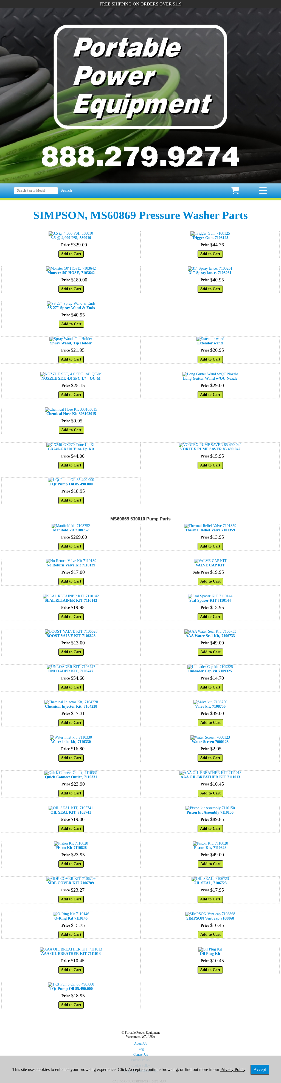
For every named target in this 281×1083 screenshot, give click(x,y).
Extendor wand (210, 343)
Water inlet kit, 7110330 (71, 742)
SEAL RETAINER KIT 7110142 (71, 600)
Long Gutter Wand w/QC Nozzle (210, 378)
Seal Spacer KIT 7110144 (210, 600)
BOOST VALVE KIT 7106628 (70, 636)
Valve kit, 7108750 (210, 706)
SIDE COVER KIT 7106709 (71, 883)
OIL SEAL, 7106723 (210, 883)
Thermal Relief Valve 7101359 (210, 530)
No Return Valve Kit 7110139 (71, 565)
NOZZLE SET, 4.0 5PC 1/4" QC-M (70, 378)
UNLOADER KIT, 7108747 (70, 671)
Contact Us (140, 1054)
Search (66, 190)
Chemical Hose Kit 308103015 (71, 414)
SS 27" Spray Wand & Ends (71, 308)
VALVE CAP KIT (210, 565)
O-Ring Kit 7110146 (71, 918)
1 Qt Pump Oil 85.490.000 (71, 484)
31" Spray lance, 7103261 (210, 273)
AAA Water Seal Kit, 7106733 (210, 636)
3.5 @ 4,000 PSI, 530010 (71, 238)
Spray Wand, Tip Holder (71, 343)
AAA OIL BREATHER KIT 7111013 (210, 777)
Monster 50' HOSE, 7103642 (71, 273)
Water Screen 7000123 (210, 742)
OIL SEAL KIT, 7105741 (70, 812)
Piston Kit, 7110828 (210, 848)
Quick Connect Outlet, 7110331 (71, 777)
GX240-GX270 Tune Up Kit (71, 449)
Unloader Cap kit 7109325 (210, 671)
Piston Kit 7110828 (71, 848)
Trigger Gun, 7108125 (210, 238)
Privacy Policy (232, 1069)
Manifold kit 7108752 (71, 530)
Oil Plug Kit (210, 954)
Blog (140, 1049)
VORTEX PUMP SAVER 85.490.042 (210, 449)
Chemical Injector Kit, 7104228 (71, 706)
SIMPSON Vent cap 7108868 (210, 918)
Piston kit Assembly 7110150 (210, 812)
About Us (140, 1043)
